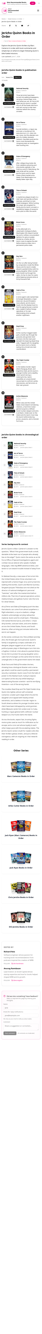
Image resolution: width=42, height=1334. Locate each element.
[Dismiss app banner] (39, 3)
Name (5, 1004)
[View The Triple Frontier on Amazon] (9, 366)
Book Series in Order (15, 19)
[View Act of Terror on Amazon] (9, 128)
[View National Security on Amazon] (9, 94)
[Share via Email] (22, 25)
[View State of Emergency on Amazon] (9, 162)
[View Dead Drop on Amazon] (9, 332)
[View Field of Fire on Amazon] (9, 296)
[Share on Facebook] (10, 25)
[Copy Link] (28, 25)
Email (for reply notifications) (13, 1012)
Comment (6, 1022)
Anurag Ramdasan (12, 968)
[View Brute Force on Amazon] (9, 228)
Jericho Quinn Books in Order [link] (12, 21)
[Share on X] (16, 25)
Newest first (9, 77)
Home (4, 19)
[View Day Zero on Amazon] (9, 262)
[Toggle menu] (38, 10)
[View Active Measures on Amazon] (9, 402)
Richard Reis (9, 951)
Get (33, 3)
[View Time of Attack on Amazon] (9, 196)
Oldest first (18, 77)
